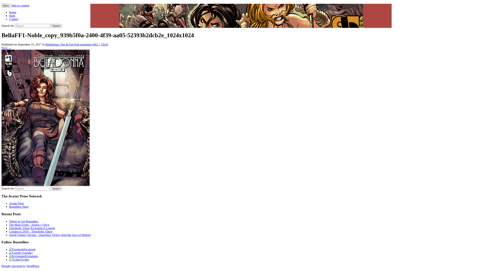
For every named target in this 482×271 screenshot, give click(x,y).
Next (6, 47)
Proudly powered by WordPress (20, 266)
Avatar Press (16, 203)
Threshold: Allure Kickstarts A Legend (32, 228)
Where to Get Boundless (23, 221)
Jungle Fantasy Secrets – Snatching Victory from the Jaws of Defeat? (50, 235)
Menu (6, 5)
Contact (13, 19)
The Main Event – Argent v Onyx (29, 224)
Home (12, 12)
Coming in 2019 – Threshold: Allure (30, 231)
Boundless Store (18, 206)
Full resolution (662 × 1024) (91, 44)
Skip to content (20, 5)
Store (12, 15)
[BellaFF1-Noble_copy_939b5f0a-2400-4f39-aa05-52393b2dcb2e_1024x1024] (46, 185)
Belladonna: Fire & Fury (60, 44)
